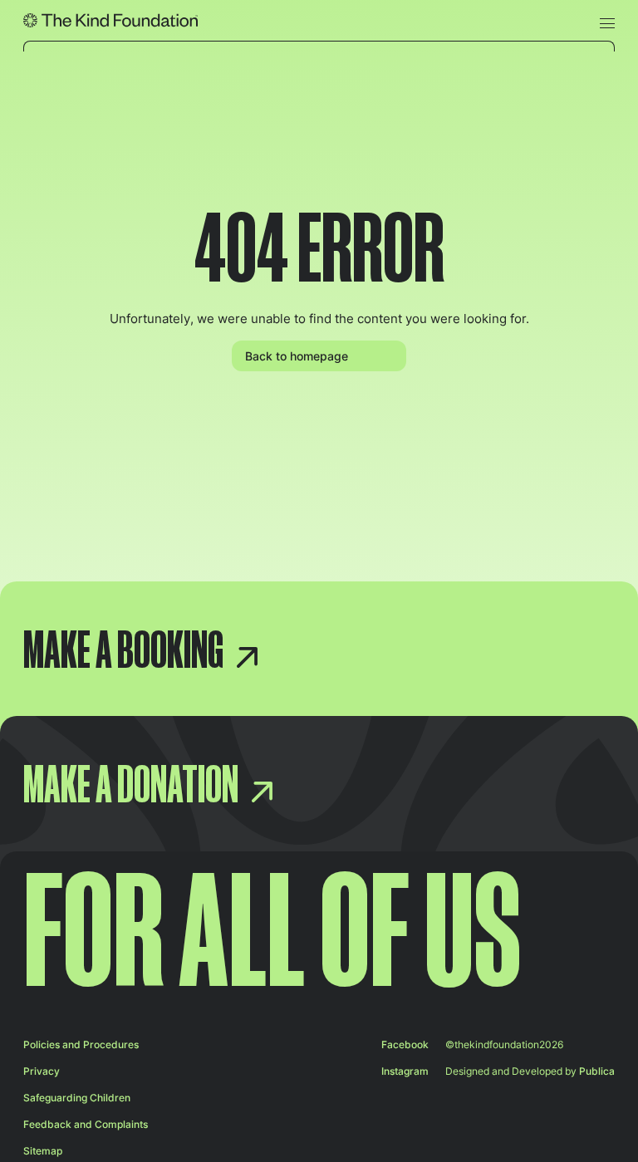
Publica (597, 1071)
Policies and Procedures (81, 1044)
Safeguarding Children (76, 1097)
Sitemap (42, 1151)
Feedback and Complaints (85, 1124)
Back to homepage (296, 356)
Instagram (405, 1071)
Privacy (41, 1071)
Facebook (405, 1044)
